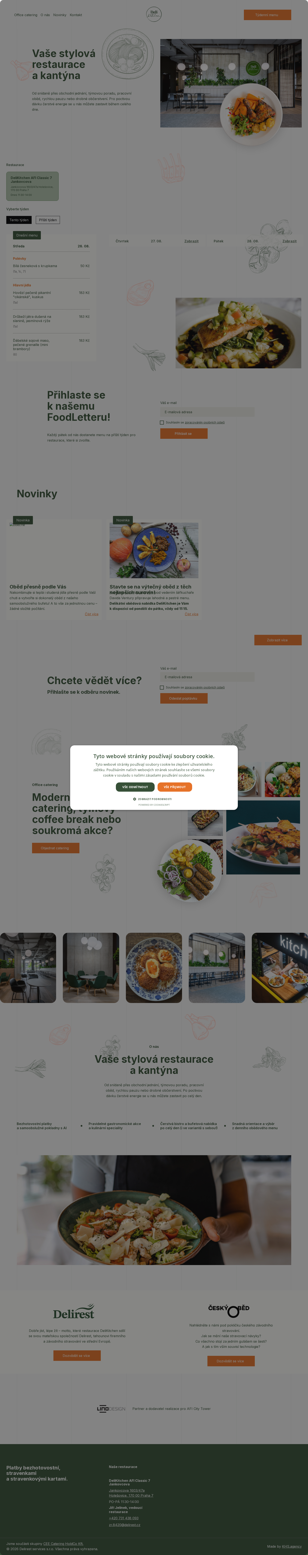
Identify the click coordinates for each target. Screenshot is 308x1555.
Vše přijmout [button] (175, 787)
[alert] (154, 777)
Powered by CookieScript (154, 804)
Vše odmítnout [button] (135, 787)
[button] (154, 799)
